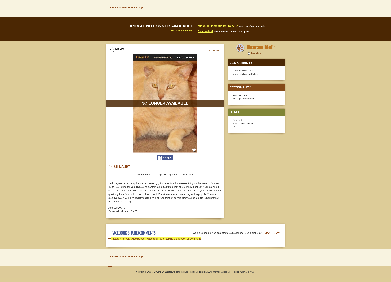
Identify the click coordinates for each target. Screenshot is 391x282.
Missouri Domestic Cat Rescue (218, 26)
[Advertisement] (229, 8)
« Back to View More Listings (126, 7)
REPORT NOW (271, 233)
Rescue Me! (205, 31)
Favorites (256, 53)
